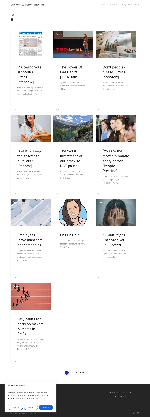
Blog (58, 118)
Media (130, 5)
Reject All (31, 407)
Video (58, 35)
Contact (136, 5)
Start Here (103, 5)
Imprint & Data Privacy (118, 396)
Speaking (123, 5)
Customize (15, 407)
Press (16, 35)
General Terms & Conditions (120, 392)
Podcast (16, 118)
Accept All (46, 407)
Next (82, 373)
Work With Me (113, 5)
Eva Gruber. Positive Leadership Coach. (27, 4)
